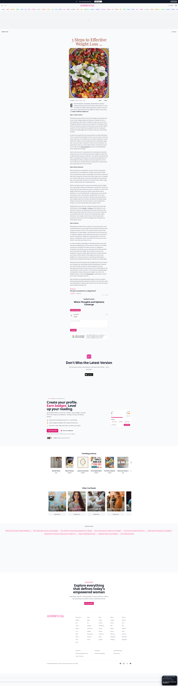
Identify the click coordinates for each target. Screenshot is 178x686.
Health (77, 628)
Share (105, 100)
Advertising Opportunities (82, 653)
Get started (127, 424)
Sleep (8, 9)
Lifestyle (108, 9)
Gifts (120, 9)
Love (52, 9)
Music (123, 631)
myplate (84, 208)
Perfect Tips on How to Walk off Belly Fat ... (19, 531)
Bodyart (17, 9)
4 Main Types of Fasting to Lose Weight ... (159, 531)
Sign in (73, 434)
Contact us (78, 650)
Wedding (112, 639)
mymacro (90, 208)
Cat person (73, 293)
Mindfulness (157, 9)
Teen (77, 639)
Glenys (73, 100)
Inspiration (12, 9)
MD (84, 100)
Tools (77, 642)
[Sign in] (176, 5)
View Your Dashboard (68, 430)
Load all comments (75, 310)
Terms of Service (79, 656)
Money (29, 9)
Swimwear (98, 9)
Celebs (48, 9)
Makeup (89, 631)
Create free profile (52, 430)
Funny (152, 9)
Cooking (162, 9)
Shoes (124, 9)
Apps (81, 9)
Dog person (79, 293)
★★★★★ (174, 31)
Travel (56, 9)
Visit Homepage (89, 603)
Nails (137, 9)
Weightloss (73, 9)
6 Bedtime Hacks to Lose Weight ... (108, 534)
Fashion (100, 623)
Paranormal (86, 9)
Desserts (39, 9)
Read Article (60, 515)
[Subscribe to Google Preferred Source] (78, 336)
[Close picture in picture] (163, 677)
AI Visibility (97, 650)
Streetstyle (112, 636)
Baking (173, 9)
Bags (100, 617)
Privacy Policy (116, 653)
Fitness (116, 9)
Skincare (44, 9)
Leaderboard (113, 424)
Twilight (141, 9)
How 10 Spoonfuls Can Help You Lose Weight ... (108, 531)
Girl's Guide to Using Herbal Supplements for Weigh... (77, 531)
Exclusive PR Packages (100, 653)
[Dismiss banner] (106, 335)
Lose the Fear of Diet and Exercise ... (135, 531)
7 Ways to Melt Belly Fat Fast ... (87, 534)
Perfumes (92, 9)
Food (113, 9)
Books (22, 9)
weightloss (5, 31)
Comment (73, 330)
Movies (60, 9)
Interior (133, 9)
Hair (64, 9)
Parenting (103, 9)
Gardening (168, 9)
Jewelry (68, 9)
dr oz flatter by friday (127, 534)
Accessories (146, 9)
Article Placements (117, 650)
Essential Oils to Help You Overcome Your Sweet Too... (60, 534)
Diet (78, 9)
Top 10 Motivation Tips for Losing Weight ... (46, 531)
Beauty (128, 9)
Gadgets (3, 9)
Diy (25, 9)
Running (33, 9)
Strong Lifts (90, 274)
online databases (85, 147)
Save (100, 100)
